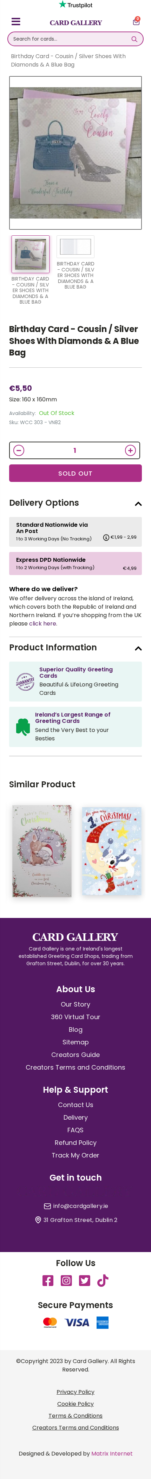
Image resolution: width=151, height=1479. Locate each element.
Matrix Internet (112, 1454)
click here (42, 624)
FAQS (75, 1130)
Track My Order (75, 1155)
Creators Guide (75, 1054)
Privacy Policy (75, 1392)
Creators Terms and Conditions (75, 1067)
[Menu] (16, 23)
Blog (76, 1029)
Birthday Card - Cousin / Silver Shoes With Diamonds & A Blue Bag (74, 340)
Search (134, 39)
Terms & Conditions (75, 1416)
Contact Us (75, 1104)
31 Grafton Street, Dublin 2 (80, 1220)
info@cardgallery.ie (81, 1206)
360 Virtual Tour (75, 1017)
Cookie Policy (75, 1404)
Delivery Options (44, 503)
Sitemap (76, 1042)
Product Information (53, 647)
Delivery (76, 1117)
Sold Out (75, 473)
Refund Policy (76, 1142)
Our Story (75, 1004)
